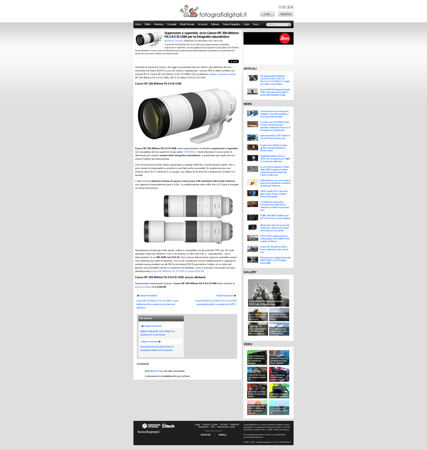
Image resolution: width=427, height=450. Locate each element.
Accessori (202, 24)
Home (138, 24)
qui (179, 376)
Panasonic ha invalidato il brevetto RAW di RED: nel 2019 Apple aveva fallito (275, 260)
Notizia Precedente (148, 295)
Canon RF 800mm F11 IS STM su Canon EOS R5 (177, 271)
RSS (213, 427)
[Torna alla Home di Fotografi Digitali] (213, 17)
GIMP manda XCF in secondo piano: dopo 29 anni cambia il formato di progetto (274, 194)
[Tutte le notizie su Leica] (269, 44)
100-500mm (189, 151)
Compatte (171, 24)
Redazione (204, 427)
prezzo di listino (143, 287)
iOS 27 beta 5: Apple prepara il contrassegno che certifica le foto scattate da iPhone (274, 239)
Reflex (148, 24)
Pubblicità (234, 424)
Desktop (205, 435)
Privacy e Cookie (210, 424)
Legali (197, 424)
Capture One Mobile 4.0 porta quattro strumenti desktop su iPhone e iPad (273, 148)
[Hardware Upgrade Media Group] (148, 434)
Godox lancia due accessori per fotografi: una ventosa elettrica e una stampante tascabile (274, 114)
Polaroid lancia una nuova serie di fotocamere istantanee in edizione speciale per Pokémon (275, 183)
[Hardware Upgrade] (151, 428)
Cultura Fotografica (231, 24)
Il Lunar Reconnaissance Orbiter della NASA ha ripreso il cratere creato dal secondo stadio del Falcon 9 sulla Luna (274, 170)
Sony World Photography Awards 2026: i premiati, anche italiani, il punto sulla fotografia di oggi (275, 92)
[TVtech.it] (168, 428)
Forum (256, 24)
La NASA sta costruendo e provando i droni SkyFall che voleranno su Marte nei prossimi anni (274, 206)
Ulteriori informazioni (281, 430)
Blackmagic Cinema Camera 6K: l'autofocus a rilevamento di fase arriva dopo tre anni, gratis (275, 228)
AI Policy (224, 424)
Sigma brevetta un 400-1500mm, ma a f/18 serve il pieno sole (275, 137)
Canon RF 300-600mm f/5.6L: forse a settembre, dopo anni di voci (274, 249)
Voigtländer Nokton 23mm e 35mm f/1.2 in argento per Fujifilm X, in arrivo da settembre (275, 159)
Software (215, 24)
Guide (246, 24)
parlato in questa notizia (221, 74)
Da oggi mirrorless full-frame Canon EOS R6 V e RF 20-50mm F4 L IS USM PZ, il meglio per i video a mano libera (275, 80)
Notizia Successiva (225, 295)
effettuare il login (156, 371)
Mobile (222, 435)
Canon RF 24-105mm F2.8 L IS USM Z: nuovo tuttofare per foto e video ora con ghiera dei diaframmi (157, 304)
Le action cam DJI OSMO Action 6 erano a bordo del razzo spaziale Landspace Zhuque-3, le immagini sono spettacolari (275, 126)
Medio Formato (187, 24)
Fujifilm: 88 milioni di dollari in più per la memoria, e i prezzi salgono (275, 216)
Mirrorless (158, 24)
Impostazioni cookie (226, 427)
